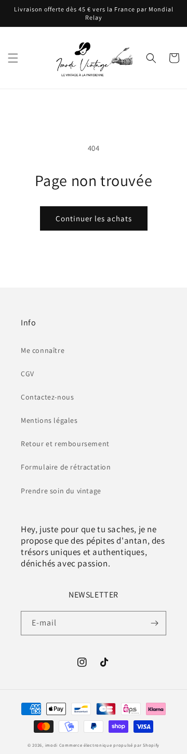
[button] (13, 58)
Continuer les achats (94, 218)
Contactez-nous (47, 397)
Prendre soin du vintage (61, 490)
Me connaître (42, 350)
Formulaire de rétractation (66, 467)
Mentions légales (49, 420)
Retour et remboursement (65, 443)
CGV (27, 373)
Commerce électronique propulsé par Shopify (109, 745)
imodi (52, 745)
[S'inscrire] (154, 623)
